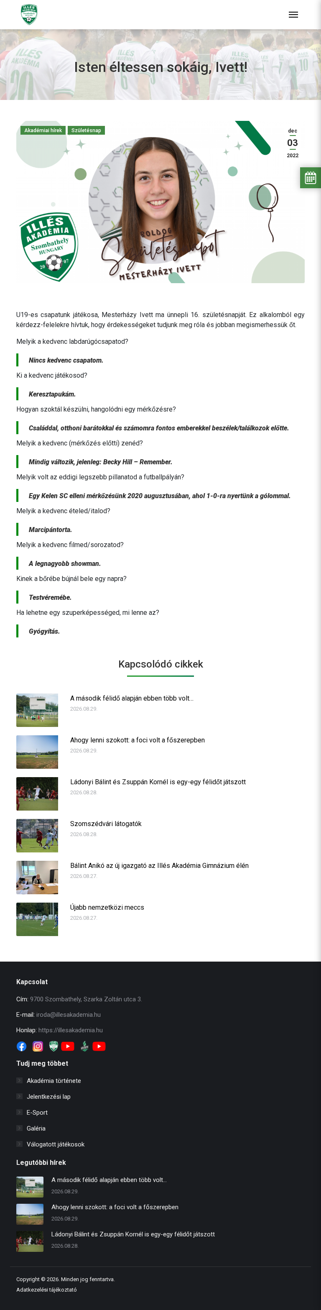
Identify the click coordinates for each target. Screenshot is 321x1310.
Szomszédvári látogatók (106, 824)
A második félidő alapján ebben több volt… (132, 698)
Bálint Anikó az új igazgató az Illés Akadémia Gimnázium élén (159, 866)
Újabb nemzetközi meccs (107, 907)
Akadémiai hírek (43, 130)
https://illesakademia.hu (70, 1030)
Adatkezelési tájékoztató (46, 1290)
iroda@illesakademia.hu (68, 1014)
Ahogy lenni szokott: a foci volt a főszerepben (137, 740)
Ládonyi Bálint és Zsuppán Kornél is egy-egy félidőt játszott (158, 782)
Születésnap (86, 130)
